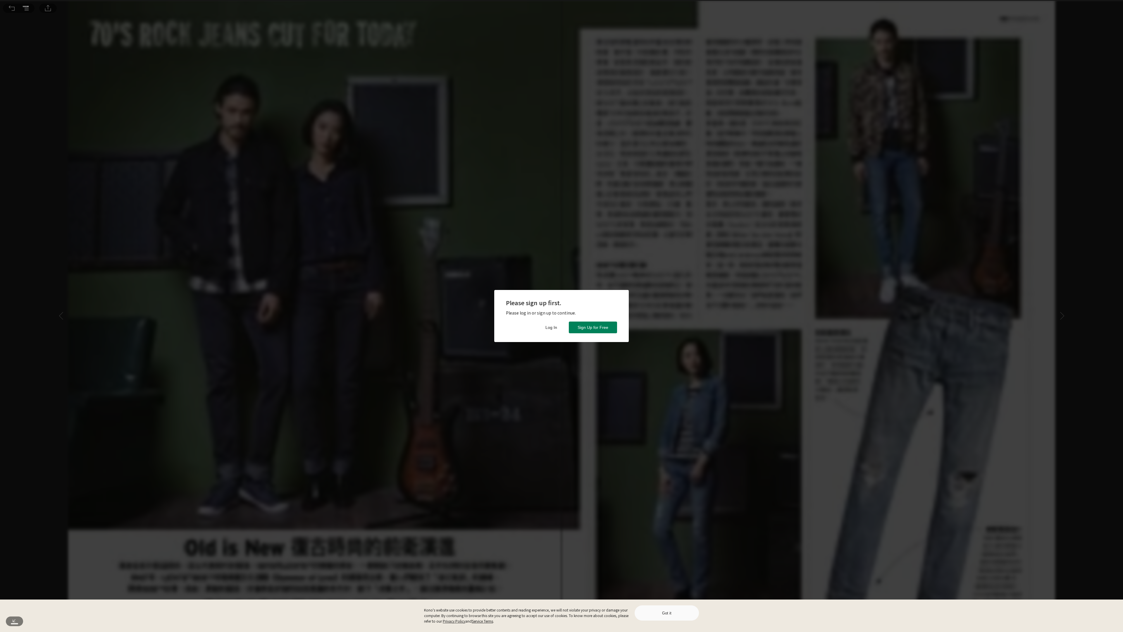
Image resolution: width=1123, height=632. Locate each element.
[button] (12, 8)
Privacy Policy (454, 621)
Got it (666, 613)
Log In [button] (551, 327)
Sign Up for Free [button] (593, 327)
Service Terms (482, 621)
